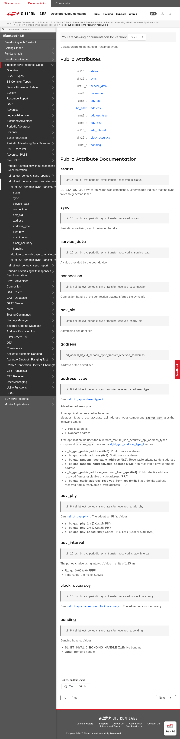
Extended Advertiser (19, 120)
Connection (14, 286)
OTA (9, 342)
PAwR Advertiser (17, 280)
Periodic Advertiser (18, 126)
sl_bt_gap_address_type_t (86, 399)
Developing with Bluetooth (21, 42)
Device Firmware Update (22, 87)
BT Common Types (19, 81)
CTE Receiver (15, 376)
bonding (18, 248)
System (11, 92)
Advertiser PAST (17, 154)
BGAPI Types (15, 76)
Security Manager (18, 320)
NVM (10, 308)
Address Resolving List (21, 331)
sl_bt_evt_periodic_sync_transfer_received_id (33, 259)
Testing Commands (19, 314)
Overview (12, 70)
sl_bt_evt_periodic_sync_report (28, 265)
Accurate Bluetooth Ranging (24, 353)
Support (121, 13)
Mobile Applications (17, 404)
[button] (153, 13)
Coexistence (14, 348)
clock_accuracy (22, 243)
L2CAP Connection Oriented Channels (31, 365)
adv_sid (18, 214)
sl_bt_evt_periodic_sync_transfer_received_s (33, 186)
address (18, 220)
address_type (21, 226)
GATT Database (17, 297)
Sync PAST (14, 160)
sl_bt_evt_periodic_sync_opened (29, 175)
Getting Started (14, 47)
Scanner (12, 132)
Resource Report (17, 98)
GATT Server (15, 303)
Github (133, 13)
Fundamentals (13, 53)
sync (16, 198)
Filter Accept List (17, 337)
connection (20, 209)
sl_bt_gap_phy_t (80, 516)
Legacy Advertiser (18, 115)
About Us (118, 723)
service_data (21, 203)
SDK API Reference (17, 398)
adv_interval (20, 237)
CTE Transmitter (17, 370)
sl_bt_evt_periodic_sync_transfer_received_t (33, 254)
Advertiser (13, 109)
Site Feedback (134, 726)
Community (63, 3)
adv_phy (18, 231)
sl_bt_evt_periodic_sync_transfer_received (37, 25)
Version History (85, 723)
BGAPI (11, 393)
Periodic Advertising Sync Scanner (28, 143)
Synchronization (17, 137)
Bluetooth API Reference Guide (24, 64)
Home (96, 13)
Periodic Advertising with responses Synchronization (29, 273)
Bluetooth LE (13, 36)
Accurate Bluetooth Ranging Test (27, 359)
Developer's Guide (16, 59)
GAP (10, 104)
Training (108, 13)
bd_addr (81, 108)
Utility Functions (17, 387)
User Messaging (17, 381)
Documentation (37, 3)
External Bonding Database (24, 325)
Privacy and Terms (110, 726)
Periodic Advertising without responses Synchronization (132, 22)
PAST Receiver (16, 149)
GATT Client (14, 292)
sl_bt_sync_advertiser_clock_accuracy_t (95, 606)
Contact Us (153, 723)
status (16, 192)
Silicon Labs (12, 3)
